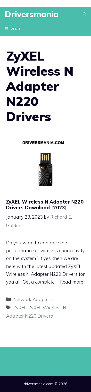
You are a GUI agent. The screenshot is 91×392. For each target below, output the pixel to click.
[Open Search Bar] (84, 14)
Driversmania (32, 14)
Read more (71, 282)
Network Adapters (33, 299)
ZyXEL (19, 308)
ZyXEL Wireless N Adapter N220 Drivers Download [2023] (45, 205)
